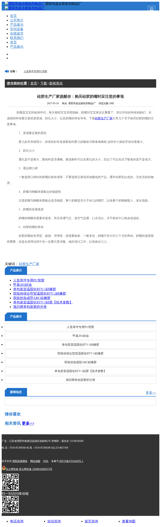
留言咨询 (91, 521)
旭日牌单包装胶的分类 (30, 306)
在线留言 (16, 33)
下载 (43, 83)
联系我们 (16, 38)
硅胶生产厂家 (104, 118)
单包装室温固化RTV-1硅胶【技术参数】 (43, 302)
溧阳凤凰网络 (19, 461)
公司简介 (16, 20)
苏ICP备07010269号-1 (71, 461)
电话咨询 (16, 521)
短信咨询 (54, 521)
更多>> (151, 392)
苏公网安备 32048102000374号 (29, 469)
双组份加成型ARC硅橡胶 (32, 298)
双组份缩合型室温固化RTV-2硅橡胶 (39, 293)
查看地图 (128, 521)
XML (46, 461)
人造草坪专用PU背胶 (35, 71)
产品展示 (16, 24)
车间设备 (16, 29)
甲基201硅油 (22, 284)
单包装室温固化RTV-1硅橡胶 (34, 289)
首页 (13, 16)
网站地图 (35, 461)
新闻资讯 (56, 83)
